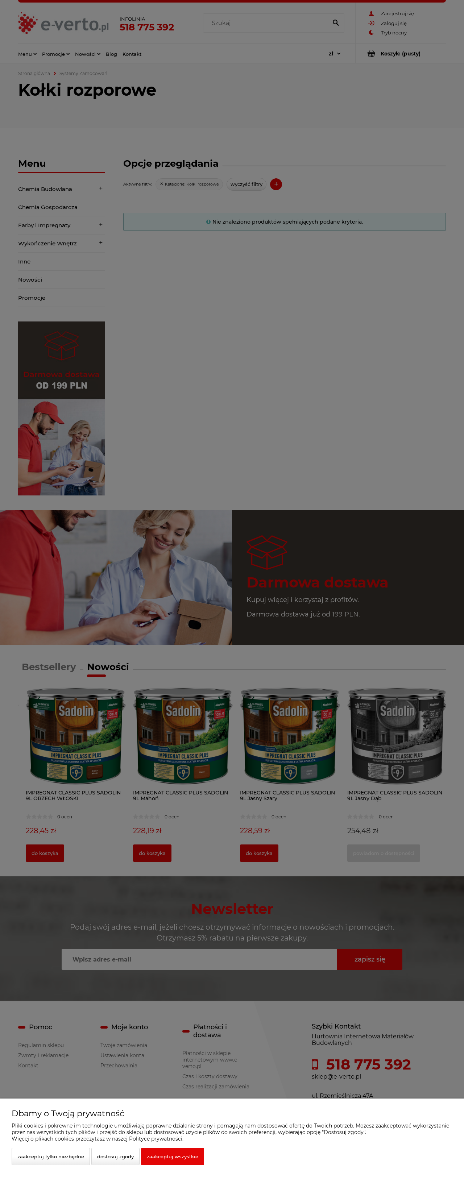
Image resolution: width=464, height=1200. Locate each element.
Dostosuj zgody (115, 1156)
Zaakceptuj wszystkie (172, 1156)
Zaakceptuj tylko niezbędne (50, 1156)
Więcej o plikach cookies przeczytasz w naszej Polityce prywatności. (97, 1138)
